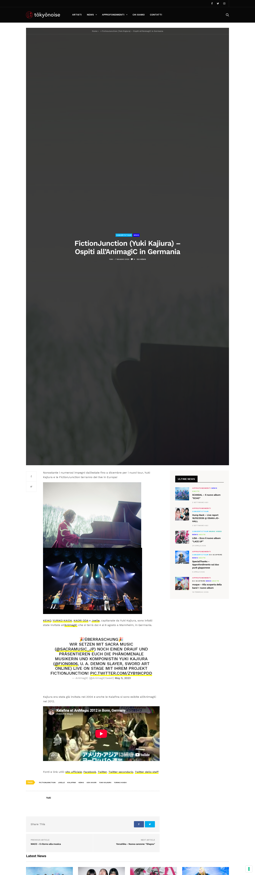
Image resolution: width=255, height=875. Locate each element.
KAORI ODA (81, 620)
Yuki (111, 259)
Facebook (89, 772)
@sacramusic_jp (75, 649)
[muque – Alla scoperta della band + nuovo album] (182, 583)
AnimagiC (71, 625)
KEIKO (47, 620)
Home (94, 31)
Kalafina (71, 782)
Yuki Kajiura (105, 782)
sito (68, 772)
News (90, 14)
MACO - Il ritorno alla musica (46, 844)
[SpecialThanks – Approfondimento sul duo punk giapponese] (182, 557)
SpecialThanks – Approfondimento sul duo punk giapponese (205, 564)
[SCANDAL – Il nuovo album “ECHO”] (182, 493)
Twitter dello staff (147, 772)
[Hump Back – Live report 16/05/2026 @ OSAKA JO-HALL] (182, 513)
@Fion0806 (66, 663)
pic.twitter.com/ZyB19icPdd (121, 673)
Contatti (156, 14)
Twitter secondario (120, 772)
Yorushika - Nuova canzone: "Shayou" (135, 844)
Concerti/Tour (123, 235)
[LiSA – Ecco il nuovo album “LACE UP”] (182, 537)
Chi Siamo (139, 14)
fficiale (77, 772)
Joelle (96, 620)
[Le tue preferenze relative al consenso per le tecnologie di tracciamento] (249, 869)
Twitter (102, 772)
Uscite (195, 491)
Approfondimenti (113, 14)
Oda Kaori (91, 782)
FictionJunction (47, 782)
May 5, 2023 (123, 678)
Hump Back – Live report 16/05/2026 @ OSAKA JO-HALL (205, 518)
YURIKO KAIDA (62, 620)
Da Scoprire (215, 555)
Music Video (215, 531)
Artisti (77, 14)
